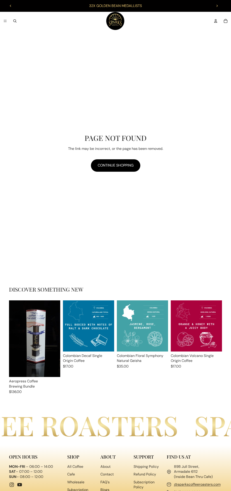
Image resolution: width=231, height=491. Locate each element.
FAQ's (105, 482)
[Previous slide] (11, 6)
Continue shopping (116, 165)
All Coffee (75, 466)
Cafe (71, 474)
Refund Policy (145, 474)
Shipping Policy (146, 466)
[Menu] (5, 21)
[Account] (216, 21)
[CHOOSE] (107, 344)
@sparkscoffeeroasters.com (197, 484)
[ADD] (53, 370)
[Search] (15, 21)
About (105, 466)
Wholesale (75, 482)
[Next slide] (217, 6)
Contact (107, 474)
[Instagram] (11, 484)
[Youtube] (19, 484)
